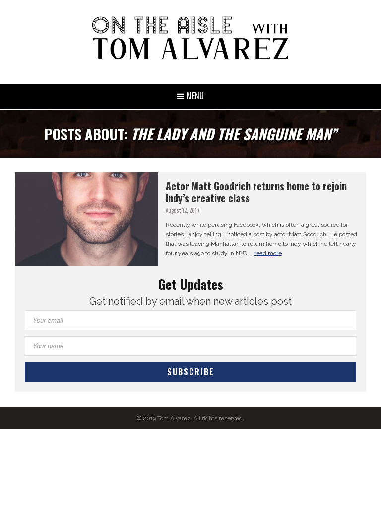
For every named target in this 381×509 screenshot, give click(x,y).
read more (268, 253)
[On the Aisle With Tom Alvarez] (190, 38)
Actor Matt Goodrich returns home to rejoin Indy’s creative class (256, 191)
